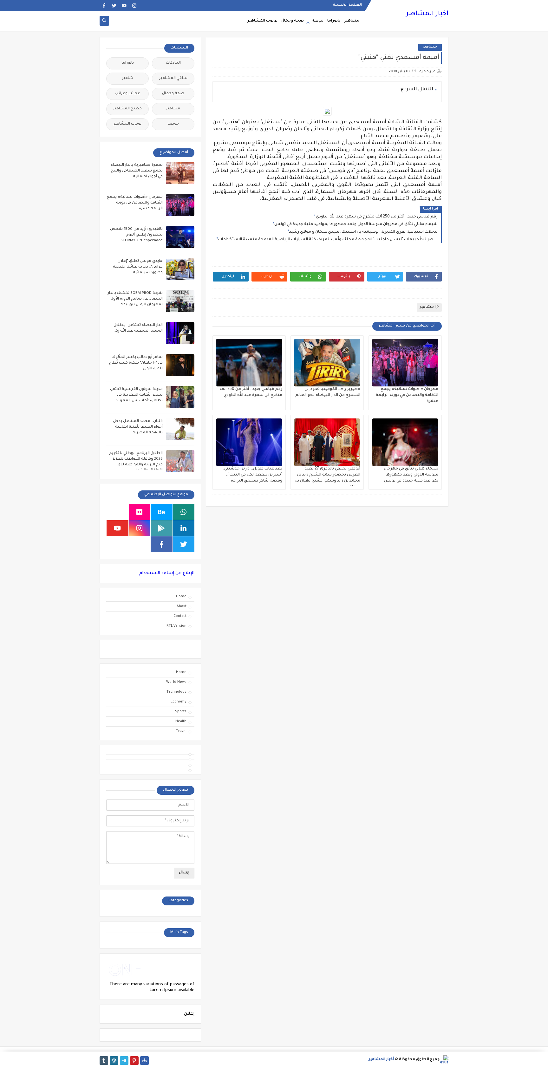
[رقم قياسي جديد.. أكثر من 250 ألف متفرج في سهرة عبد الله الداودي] (249, 362)
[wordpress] (114, 1060)
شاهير (127, 78)
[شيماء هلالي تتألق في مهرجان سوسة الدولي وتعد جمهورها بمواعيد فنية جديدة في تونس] (405, 442)
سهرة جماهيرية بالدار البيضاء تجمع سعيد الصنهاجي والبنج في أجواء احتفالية (137, 171)
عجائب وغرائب (127, 94)
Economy (178, 702)
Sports (180, 712)
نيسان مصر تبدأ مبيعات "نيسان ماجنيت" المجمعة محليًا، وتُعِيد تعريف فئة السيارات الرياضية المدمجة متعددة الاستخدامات (328, 239)
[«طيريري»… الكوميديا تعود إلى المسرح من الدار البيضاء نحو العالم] (327, 362)
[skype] (117, 512)
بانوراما (333, 21)
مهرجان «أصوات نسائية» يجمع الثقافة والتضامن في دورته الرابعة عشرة (407, 395)
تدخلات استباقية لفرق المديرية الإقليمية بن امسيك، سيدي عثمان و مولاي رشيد (363, 232)
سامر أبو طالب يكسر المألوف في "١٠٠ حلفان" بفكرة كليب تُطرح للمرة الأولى (136, 363)
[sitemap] (144, 1060)
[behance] (162, 512)
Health (180, 721)
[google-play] (162, 528)
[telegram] (124, 1060)
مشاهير (351, 21)
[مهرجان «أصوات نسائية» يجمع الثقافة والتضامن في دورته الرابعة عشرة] (405, 362)
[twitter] (114, 5)
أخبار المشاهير (427, 14)
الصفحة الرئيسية (347, 5)
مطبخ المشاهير (127, 109)
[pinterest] (134, 1060)
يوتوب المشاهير (262, 21)
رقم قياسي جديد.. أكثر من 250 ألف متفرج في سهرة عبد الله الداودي (377, 217)
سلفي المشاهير (173, 78)
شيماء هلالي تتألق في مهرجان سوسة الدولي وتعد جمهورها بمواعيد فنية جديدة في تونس (356, 224)
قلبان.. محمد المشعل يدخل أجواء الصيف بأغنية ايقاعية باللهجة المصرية (138, 427)
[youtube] (124, 5)
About (181, 606)
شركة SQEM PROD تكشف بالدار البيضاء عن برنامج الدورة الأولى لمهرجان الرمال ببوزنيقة (135, 299)
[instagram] (134, 5)
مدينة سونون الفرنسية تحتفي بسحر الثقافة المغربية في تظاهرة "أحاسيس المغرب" (136, 395)
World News (176, 682)
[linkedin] (184, 528)
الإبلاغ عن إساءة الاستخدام (166, 573)
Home (181, 597)
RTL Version (176, 626)
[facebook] (104, 5)
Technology (176, 692)
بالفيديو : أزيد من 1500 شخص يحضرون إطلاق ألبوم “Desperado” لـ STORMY (136, 235)
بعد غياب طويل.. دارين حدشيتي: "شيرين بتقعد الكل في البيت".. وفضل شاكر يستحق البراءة (252, 475)
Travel (181, 731)
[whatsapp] (184, 512)
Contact (179, 616)
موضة (317, 21)
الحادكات (173, 63)
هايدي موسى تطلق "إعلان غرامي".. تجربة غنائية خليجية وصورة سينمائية (138, 267)
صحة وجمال (292, 21)
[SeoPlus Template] (444, 1059)
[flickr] (140, 512)
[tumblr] (104, 1060)
